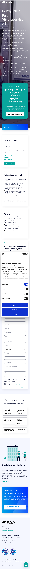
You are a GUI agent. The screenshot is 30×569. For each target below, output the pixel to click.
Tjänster (4, 535)
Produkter (16, 535)
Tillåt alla (15, 305)
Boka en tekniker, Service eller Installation (11, 126)
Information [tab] (15, 258)
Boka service (9, 163)
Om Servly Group (6, 540)
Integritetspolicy (7, 559)
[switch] (26, 289)
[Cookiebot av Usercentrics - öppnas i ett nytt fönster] (21, 254)
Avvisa (15, 314)
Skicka (22, 387)
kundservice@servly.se (7, 530)
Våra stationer (5, 537)
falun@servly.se (8, 159)
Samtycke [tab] (5, 258)
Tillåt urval (15, 309)
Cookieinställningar (6, 561)
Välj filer (15, 379)
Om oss (12, 537)
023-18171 (6, 157)
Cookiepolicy (15, 559)
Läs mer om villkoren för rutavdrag (13, 507)
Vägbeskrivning (8, 155)
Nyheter (10, 535)
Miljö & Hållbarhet (16, 540)
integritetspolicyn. (17, 384)
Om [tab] (25, 258)
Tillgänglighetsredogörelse (20, 561)
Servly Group (5, 481)
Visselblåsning (13, 542)
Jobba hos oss (5, 542)
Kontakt (18, 537)
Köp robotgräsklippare (14, 114)
